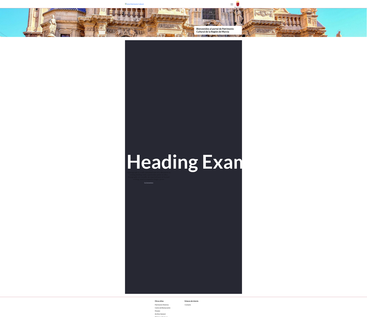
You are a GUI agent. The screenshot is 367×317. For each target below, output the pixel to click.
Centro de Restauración (162, 308)
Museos (157, 311)
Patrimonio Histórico (162, 305)
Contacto (188, 305)
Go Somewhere (148, 182)
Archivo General (160, 314)
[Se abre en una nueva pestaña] (237, 4)
